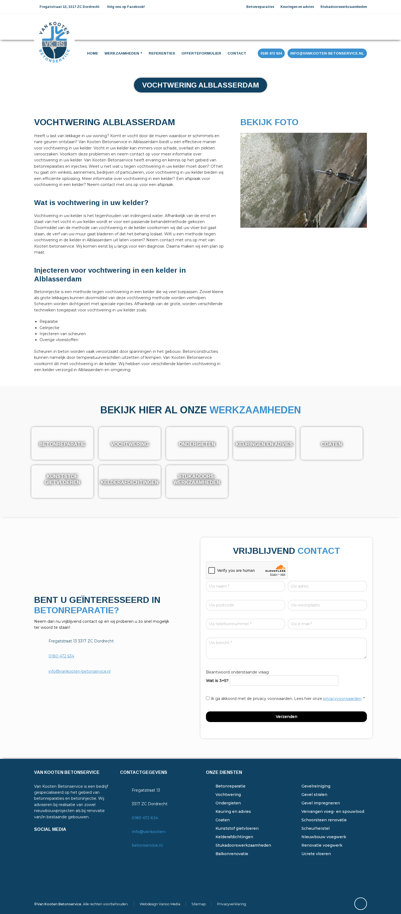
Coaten (223, 819)
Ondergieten (228, 803)
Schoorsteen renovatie (324, 819)
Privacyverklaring (231, 904)
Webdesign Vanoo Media (160, 904)
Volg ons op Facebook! (126, 7)
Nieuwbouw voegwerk (323, 836)
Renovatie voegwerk (321, 845)
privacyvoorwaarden (342, 698)
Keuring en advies (233, 811)
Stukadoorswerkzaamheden (243, 845)
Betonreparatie (231, 786)
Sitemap (198, 904)
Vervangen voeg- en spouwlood (332, 811)
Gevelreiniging (315, 786)
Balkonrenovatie (232, 853)
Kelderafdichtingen (234, 836)
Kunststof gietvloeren (237, 828)
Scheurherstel (315, 828)
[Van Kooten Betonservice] (54, 26)
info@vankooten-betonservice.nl (79, 671)
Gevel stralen (314, 794)
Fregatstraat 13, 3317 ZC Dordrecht (69, 7)
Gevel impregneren (320, 803)
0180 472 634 (61, 656)
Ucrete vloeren (316, 853)
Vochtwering (228, 794)
